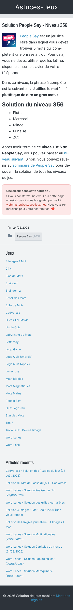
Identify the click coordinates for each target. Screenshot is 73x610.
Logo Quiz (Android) (19, 356)
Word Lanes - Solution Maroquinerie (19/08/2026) (29, 573)
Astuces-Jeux (36, 7)
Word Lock (13, 444)
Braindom (12, 283)
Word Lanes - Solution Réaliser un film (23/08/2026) (30, 492)
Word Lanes (13, 437)
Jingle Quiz (13, 327)
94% (9, 268)
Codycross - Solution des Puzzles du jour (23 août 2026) (35, 473)
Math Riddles (14, 378)
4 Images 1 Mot (16, 261)
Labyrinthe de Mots (18, 334)
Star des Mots (15, 415)
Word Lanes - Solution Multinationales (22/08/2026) (30, 537)
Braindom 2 (13, 290)
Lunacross (12, 371)
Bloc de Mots (14, 276)
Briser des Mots (16, 298)
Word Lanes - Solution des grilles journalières (35, 502)
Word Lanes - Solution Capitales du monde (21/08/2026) (34, 549)
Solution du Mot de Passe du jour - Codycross (36, 483)
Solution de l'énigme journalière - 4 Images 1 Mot (35, 524)
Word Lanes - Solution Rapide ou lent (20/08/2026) (30, 561)
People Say (29, 36)
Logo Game (13, 349)
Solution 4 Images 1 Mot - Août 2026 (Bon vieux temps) (33, 512)
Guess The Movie (17, 320)
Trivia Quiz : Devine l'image (23, 430)
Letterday (12, 342)
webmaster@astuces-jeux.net (26, 204)
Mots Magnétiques (18, 386)
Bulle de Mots (15, 305)
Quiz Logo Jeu (15, 408)
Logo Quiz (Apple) (18, 364)
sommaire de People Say (34, 165)
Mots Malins (13, 393)
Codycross (13, 312)
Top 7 (9, 422)
